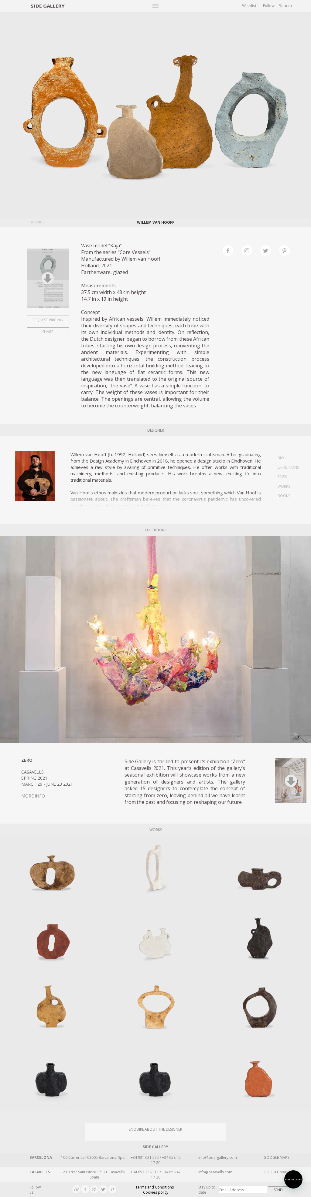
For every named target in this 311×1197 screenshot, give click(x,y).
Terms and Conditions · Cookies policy (155, 1190)
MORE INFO (33, 796)
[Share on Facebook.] (232, 250)
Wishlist (249, 5)
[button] (293, 1179)
